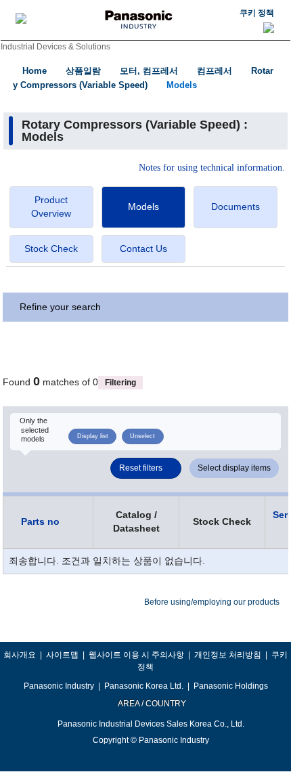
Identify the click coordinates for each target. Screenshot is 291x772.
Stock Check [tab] (51, 248)
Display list (92, 436)
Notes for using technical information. (212, 168)
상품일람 (83, 71)
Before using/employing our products (211, 602)
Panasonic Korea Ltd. (143, 686)
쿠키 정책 (257, 13)
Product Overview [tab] (51, 206)
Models (181, 85)
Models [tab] (143, 206)
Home (34, 71)
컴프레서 (214, 71)
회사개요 (19, 655)
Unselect (142, 436)
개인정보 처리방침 (227, 655)
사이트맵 (62, 655)
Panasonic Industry (59, 686)
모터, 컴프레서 (149, 71)
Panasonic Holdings (231, 686)
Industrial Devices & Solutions (55, 46)
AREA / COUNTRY (151, 703)
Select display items (234, 468)
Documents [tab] (235, 206)
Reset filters (140, 468)
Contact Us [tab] (143, 248)
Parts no (40, 521)
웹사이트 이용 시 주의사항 (136, 655)
